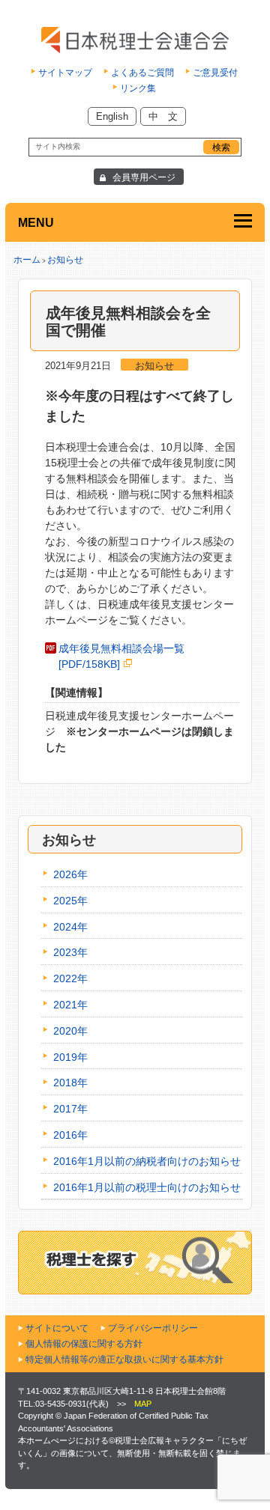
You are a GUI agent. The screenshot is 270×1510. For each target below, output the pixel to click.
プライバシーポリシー (153, 1328)
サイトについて (57, 1328)
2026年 (70, 874)
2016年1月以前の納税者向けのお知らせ (147, 1161)
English (112, 116)
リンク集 (138, 88)
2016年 (70, 1135)
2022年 (70, 978)
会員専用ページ (144, 177)
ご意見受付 (215, 72)
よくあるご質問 (142, 72)
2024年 (70, 927)
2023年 (70, 952)
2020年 (70, 1031)
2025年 (70, 901)
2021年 (70, 1005)
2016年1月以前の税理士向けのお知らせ (147, 1187)
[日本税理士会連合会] (135, 40)
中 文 (163, 116)
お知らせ (65, 260)
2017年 (70, 1109)
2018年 (70, 1083)
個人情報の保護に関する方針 (84, 1344)
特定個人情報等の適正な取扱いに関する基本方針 (125, 1359)
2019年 (70, 1057)
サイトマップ (65, 72)
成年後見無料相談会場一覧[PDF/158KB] (121, 656)
